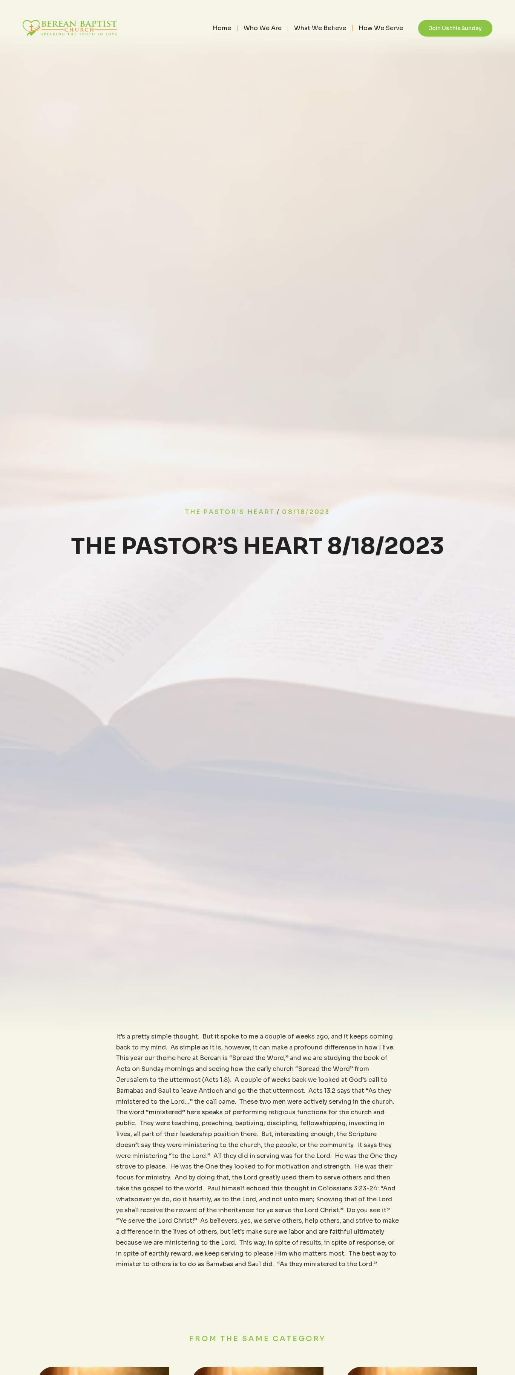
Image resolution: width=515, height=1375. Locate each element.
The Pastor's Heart (230, 512)
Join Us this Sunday (455, 28)
